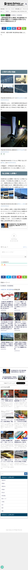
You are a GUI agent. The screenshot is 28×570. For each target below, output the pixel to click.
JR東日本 (14, 15)
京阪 (2, 510)
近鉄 (2, 507)
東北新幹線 (20, 15)
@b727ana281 (21, 149)
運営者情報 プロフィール (5, 8)
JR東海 (3, 483)
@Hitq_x (3, 162)
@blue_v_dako (21, 203)
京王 (2, 504)
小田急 (3, 501)
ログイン (25, 247)
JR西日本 (3, 486)
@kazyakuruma (21, 97)
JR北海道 (3, 495)
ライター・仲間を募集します (16, 8)
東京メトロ (4, 498)
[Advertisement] (14, 53)
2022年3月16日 (5, 99)
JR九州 (3, 492)
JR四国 (3, 489)
